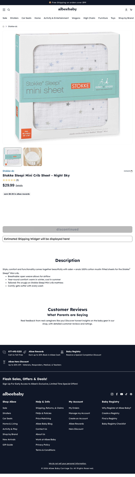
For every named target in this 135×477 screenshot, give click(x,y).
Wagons (76, 18)
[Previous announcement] (3, 2)
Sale (5, 18)
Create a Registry (110, 413)
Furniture (103, 18)
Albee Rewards (76, 423)
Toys (113, 18)
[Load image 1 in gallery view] (12, 156)
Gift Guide (8, 444)
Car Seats (26, 18)
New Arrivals (9, 439)
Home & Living (10, 423)
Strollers (14, 18)
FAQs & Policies (43, 413)
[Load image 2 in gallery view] (32, 156)
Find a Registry (109, 418)
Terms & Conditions (45, 450)
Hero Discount (76, 429)
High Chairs (89, 18)
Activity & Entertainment (56, 18)
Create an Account (78, 418)
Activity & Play (10, 429)
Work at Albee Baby (46, 439)
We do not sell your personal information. (67, 463)
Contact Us (41, 429)
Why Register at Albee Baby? (116, 408)
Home (38, 18)
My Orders (74, 408)
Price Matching (43, 418)
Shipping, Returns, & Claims (50, 408)
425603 (127, 171)
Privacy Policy (43, 444)
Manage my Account (79, 413)
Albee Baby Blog (44, 423)
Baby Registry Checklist (114, 423)
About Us (40, 434)
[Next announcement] (131, 2)
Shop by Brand (126, 18)
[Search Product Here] (8, 9)
